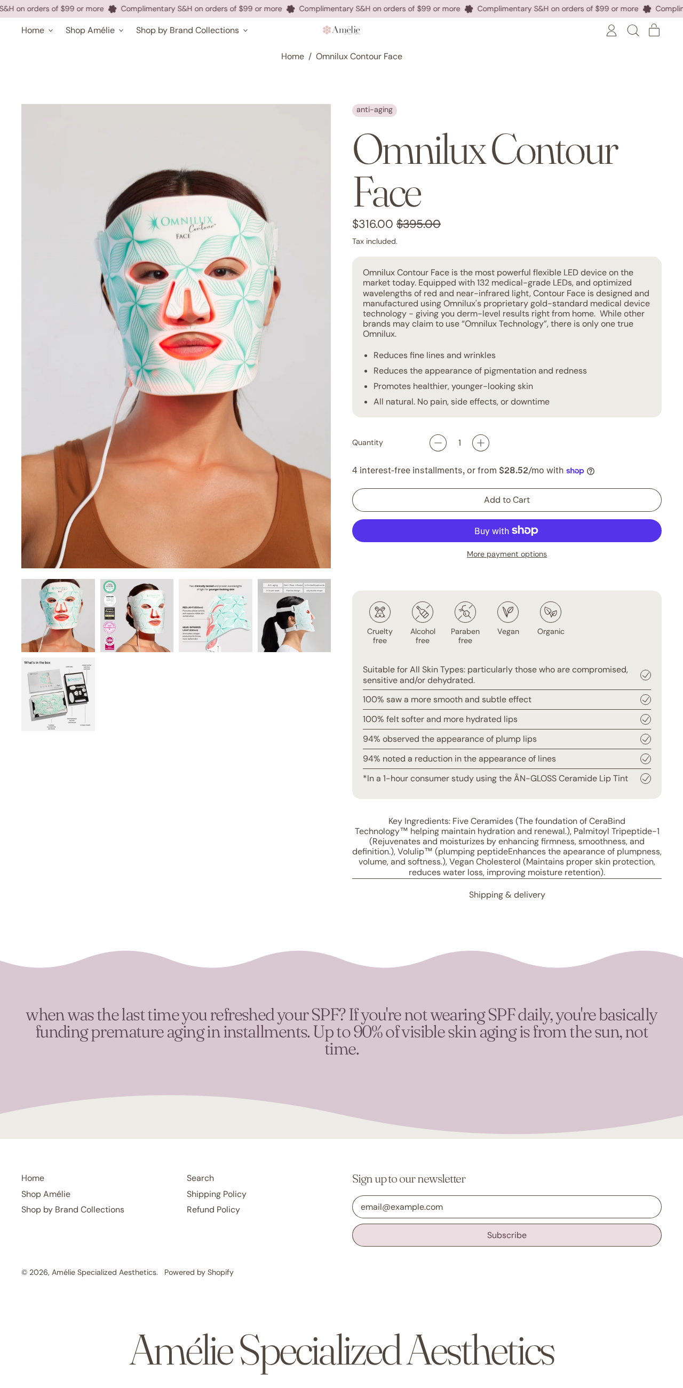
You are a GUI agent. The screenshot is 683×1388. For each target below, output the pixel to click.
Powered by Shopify (199, 1272)
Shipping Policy (217, 1194)
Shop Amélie (45, 1194)
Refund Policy (213, 1209)
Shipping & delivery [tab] (507, 894)
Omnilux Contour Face (359, 56)
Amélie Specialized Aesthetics (104, 1272)
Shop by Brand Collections (72, 1209)
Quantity (367, 442)
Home (292, 56)
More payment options (507, 554)
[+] (480, 442)
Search (200, 1178)
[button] (632, 30)
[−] (438, 442)
